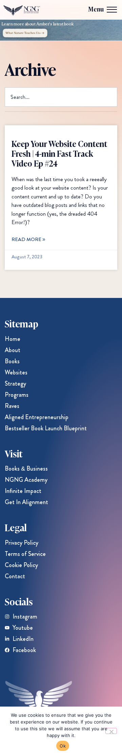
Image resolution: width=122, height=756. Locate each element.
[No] (111, 731)
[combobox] (61, 97)
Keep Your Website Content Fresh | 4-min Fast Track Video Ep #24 (59, 153)
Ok (63, 746)
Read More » (28, 239)
